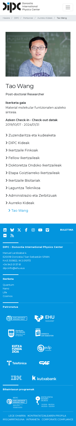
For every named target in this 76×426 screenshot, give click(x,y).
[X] (19, 230)
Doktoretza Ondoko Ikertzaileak (35, 165)
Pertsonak (28, 18)
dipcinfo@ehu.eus (14, 268)
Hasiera (6, 18)
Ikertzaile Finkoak (23, 150)
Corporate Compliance (57, 419)
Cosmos (7, 296)
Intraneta (33, 419)
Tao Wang (19, 211)
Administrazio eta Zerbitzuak (32, 196)
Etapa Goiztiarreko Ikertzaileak (34, 173)
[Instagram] (33, 230)
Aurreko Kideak (45, 18)
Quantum (8, 284)
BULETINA (66, 229)
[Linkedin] (5, 230)
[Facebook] (26, 230)
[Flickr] (5, 235)
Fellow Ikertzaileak (24, 158)
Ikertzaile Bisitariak (24, 181)
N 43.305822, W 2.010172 (17, 260)
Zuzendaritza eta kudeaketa (32, 135)
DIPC (16, 18)
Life (5, 292)
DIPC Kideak (19, 143)
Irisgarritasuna (13, 419)
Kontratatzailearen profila (47, 415)
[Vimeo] (47, 230)
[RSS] (12, 235)
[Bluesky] (12, 230)
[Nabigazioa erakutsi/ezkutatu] (68, 7)
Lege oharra (17, 415)
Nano (6, 288)
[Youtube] (40, 230)
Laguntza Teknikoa (24, 188)
